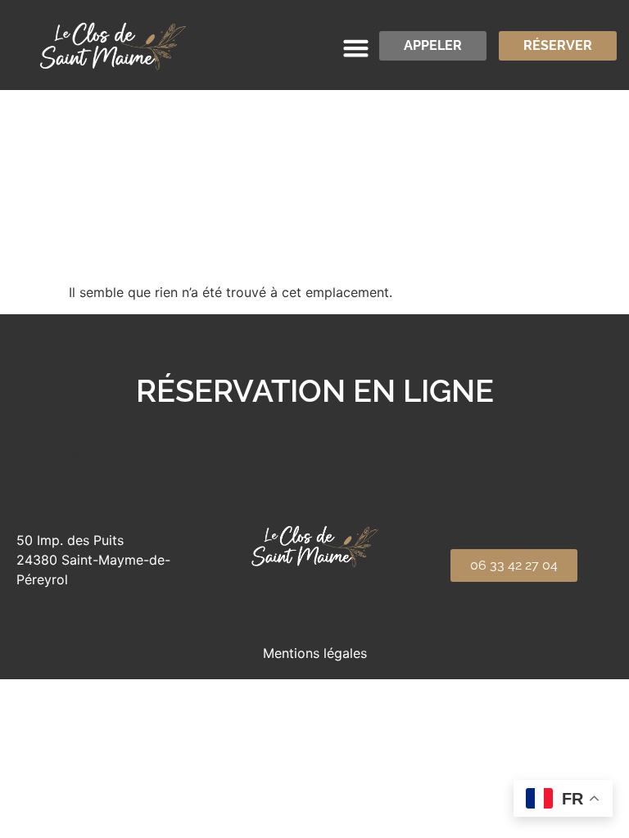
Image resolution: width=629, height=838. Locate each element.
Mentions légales (315, 653)
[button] (355, 48)
